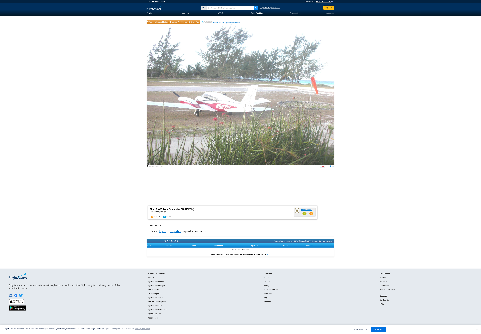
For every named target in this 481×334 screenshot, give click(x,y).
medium (152, 167)
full (162, 167)
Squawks (383, 282)
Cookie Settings (360, 329)
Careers (267, 282)
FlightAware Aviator (155, 298)
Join (268, 254)
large (157, 167)
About (266, 278)
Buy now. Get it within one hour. (322, 241)
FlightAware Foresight (156, 286)
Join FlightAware (153, 1)
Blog (265, 298)
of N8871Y (156, 217)
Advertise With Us (271, 290)
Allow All (378, 329)
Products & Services (156, 274)
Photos (383, 278)
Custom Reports (154, 294)
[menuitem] (150, 13)
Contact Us (384, 300)
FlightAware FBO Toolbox (157, 310)
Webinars (267, 302)
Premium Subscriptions (157, 302)
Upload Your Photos (179, 22)
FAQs (382, 304)
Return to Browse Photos (158, 22)
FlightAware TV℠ (154, 314)
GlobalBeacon (153, 318)
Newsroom (268, 294)
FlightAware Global (155, 306)
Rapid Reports (153, 290)
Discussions (384, 286)
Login (163, 1)
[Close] (477, 329)
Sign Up (329, 8)
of (167, 217)
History (266, 286)
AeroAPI (151, 278)
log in (162, 231)
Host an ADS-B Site (387, 290)
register (175, 231)
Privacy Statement (142, 329)
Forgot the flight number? (270, 8)
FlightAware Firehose (156, 282)
